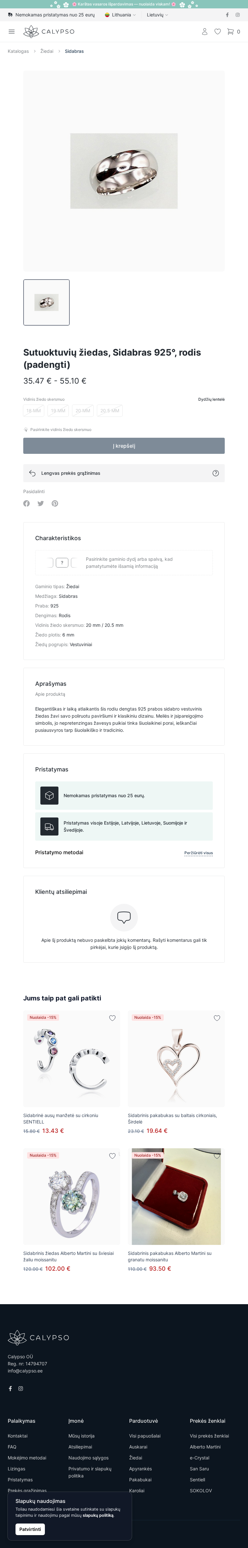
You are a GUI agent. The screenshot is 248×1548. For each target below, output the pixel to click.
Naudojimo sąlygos (88, 1457)
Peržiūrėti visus (198, 852)
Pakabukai (140, 1479)
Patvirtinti (30, 1529)
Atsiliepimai (80, 1446)
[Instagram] (237, 14)
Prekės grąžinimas (27, 1490)
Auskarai (138, 1446)
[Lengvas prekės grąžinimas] (216, 473)
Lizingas (16, 1468)
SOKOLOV (201, 1490)
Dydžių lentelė (211, 399)
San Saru (199, 1468)
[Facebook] (227, 14)
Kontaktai (17, 1435)
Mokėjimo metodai (27, 1457)
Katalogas (18, 51)
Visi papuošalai (144, 1435)
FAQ (12, 1446)
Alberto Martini (205, 1446)
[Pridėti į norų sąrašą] (112, 1018)
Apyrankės (140, 1468)
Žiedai (46, 51)
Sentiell (197, 1479)
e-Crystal (199, 1457)
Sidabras (74, 51)
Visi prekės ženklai (209, 1435)
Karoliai (136, 1490)
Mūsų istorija (81, 1435)
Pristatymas (20, 1479)
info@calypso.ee (25, 1370)
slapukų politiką (98, 1515)
